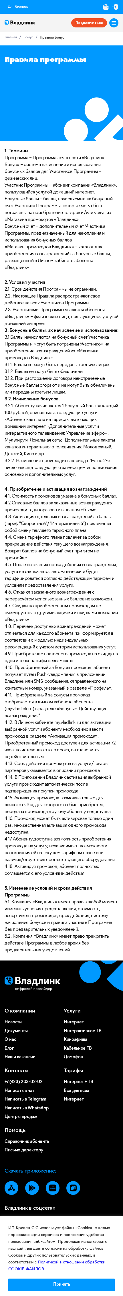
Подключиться (89, 23)
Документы (16, 1031)
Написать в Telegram (25, 1099)
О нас (10, 1040)
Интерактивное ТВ (83, 1031)
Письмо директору (24, 1150)
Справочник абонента (27, 1142)
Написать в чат (19, 1091)
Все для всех (76, 1091)
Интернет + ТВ (78, 1082)
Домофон (73, 1057)
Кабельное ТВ (78, 1049)
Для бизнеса (18, 7)
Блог (9, 1049)
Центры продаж (21, 1117)
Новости (13, 1022)
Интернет (74, 1022)
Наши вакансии (20, 1057)
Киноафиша (75, 1040)
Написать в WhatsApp (27, 1108)
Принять (61, 1285)
